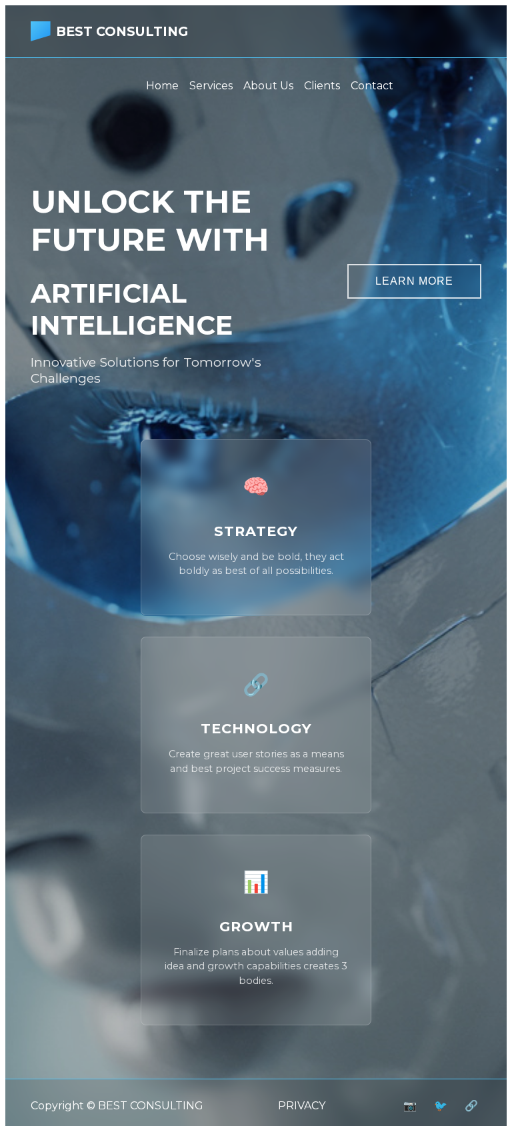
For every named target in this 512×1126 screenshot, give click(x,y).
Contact (372, 85)
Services (211, 85)
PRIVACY (301, 1105)
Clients (322, 85)
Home (162, 85)
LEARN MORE (414, 281)
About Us (268, 85)
